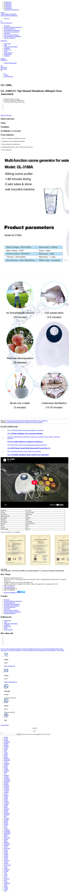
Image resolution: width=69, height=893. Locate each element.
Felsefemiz (7, 55)
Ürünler (6, 75)
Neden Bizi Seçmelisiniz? (11, 46)
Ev (1, 21)
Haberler (3, 58)
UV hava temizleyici (9, 28)
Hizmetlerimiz (8, 54)
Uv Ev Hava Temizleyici (28, 650)
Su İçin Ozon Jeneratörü (14, 650)
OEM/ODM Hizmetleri (10, 63)
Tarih (5, 45)
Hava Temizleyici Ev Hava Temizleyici (46, 650)
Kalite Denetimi (8, 52)
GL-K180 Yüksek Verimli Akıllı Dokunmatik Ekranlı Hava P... (29, 448)
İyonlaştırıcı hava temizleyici (11, 32)
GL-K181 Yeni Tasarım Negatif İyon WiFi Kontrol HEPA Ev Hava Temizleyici (26, 420)
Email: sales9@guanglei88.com (9, 15)
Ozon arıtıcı (7, 33)
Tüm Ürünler (60, 650)
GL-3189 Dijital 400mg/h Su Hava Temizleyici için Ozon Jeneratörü (24, 422)
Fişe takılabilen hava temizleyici (12, 36)
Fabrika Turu (7, 49)
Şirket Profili (7, 43)
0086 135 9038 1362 (9, 666)
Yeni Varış (7, 25)
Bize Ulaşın (4, 69)
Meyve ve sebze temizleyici (11, 35)
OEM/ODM (4, 60)
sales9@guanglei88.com (10, 592)
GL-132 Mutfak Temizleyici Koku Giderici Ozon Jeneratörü (28, 455)
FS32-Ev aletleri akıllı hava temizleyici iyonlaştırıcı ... (25, 441)
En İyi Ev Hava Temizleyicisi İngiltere (11, 649)
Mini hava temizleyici (9, 38)
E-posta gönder (5, 725)
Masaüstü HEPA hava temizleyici (13, 27)
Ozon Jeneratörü (8, 76)
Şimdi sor (3, 115)
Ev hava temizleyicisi (6, 23)
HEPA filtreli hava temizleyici (12, 30)
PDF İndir (8, 115)
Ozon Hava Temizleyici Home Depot (32, 649)
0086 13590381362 (9, 587)
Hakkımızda (4, 40)
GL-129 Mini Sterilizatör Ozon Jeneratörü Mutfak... (25, 433)
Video (5, 51)
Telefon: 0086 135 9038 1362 (8, 14)
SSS (2, 66)
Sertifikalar (7, 48)
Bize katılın (4, 67)
